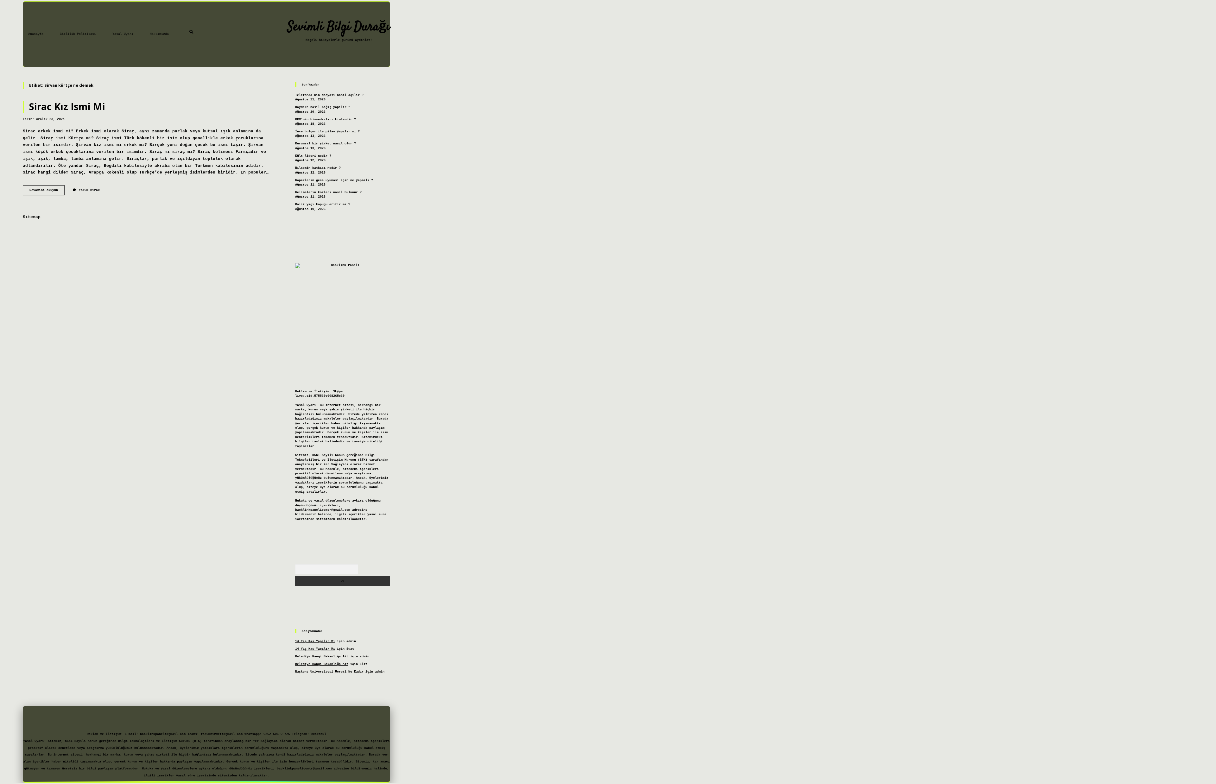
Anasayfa (35, 34)
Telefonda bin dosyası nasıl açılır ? (329, 95)
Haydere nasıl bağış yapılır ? (322, 107)
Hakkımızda (159, 34)
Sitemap (32, 217)
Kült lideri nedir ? (313, 156)
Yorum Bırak (89, 190)
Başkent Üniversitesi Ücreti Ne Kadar (329, 671)
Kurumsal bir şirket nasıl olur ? (325, 143)
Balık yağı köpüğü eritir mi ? (322, 204)
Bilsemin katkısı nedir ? (318, 168)
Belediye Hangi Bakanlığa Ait (321, 656)
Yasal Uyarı (122, 34)
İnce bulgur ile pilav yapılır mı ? (327, 131)
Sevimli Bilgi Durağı (339, 27)
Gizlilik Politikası (78, 34)
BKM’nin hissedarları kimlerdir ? (325, 119)
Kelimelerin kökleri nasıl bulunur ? (328, 192)
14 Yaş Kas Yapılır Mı (315, 641)
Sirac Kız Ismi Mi (67, 106)
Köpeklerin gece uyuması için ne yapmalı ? (334, 180)
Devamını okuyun (47, 191)
